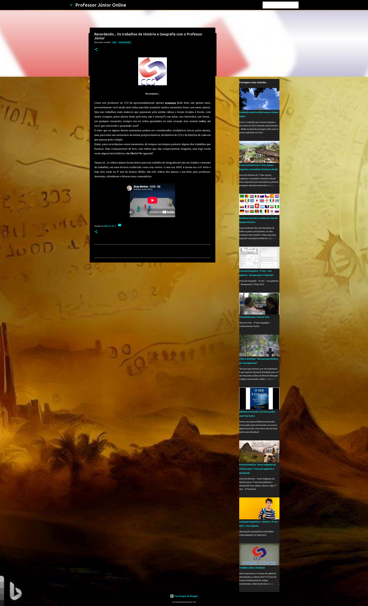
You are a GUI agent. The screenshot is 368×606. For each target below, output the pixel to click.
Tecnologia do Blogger (186, 596)
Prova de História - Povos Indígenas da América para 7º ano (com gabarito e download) (257, 469)
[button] (96, 50)
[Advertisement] (152, 287)
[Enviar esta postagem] (119, 226)
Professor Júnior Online (100, 4)
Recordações (125, 42)
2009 (114, 42)
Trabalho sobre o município (252, 568)
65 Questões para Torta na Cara (254, 317)
